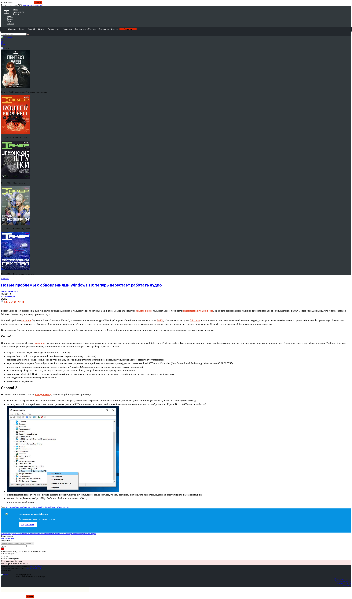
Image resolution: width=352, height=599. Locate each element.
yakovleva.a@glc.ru (33, 568)
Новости (5, 278)
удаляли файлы (144, 310)
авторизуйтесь (7, 538)
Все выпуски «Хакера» (85, 29)
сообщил (26, 320)
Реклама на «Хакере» (108, 29)
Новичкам (67, 29)
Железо (41, 29)
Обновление (63, 507)
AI (58, 29)
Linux (21, 29)
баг (39, 507)
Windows (12, 29)
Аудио (35, 507)
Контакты (347, 585)
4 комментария (8, 296)
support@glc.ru (36, 566)
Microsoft (195, 320)
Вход (349, 4)
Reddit (160, 320)
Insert (30, 596)
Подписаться (27, 524)
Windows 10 (27, 507)
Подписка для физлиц (342, 579)
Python (51, 29)
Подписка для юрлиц (343, 581)
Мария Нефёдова (9, 291)
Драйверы (45, 507)
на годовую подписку (32, 5)
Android (31, 29)
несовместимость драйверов (198, 310)
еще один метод (43, 394)
